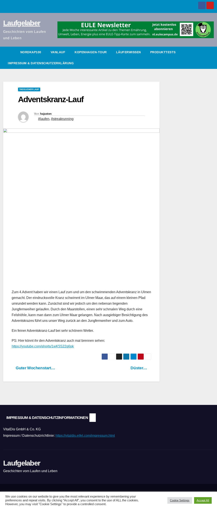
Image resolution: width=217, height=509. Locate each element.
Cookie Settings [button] (179, 500)
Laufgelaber (21, 23)
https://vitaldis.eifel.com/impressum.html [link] (85, 435)
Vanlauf (58, 52)
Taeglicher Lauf (29, 89)
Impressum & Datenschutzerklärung (41, 63)
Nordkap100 (30, 52)
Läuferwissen (128, 52)
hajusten (45, 113)
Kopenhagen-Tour (91, 52)
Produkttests (163, 52)
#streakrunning (62, 119)
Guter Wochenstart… (35, 368)
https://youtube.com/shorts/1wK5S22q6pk (43, 346)
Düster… (139, 368)
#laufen (43, 119)
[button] (211, 57)
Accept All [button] (203, 500)
